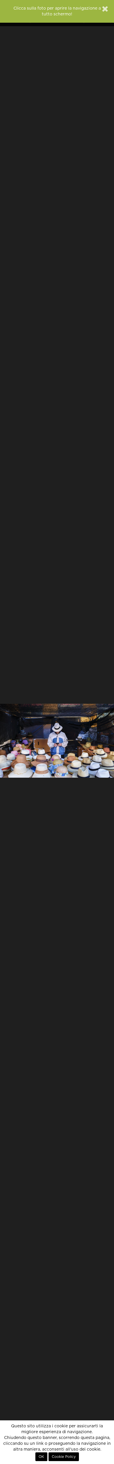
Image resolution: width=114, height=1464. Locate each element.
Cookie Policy (64, 1456)
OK (41, 1456)
